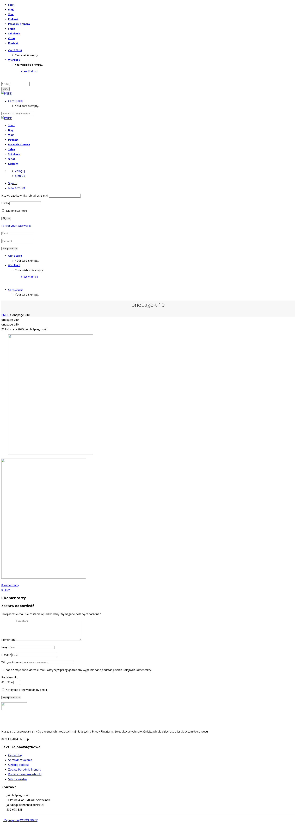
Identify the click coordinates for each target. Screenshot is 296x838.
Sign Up (20, 176)
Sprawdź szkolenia (20, 760)
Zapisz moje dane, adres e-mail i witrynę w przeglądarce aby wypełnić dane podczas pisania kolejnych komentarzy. (78, 670)
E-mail (5, 655)
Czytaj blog (15, 755)
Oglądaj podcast (18, 765)
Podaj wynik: (9, 677)
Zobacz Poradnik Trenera (24, 769)
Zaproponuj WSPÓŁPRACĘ (20, 820)
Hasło (5, 203)
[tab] (12, 183)
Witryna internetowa (14, 662)
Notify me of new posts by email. (26, 690)
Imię (4, 647)
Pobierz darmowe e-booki (24, 774)
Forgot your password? (16, 226)
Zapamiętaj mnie (16, 210)
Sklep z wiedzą (17, 779)
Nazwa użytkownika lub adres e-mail (24, 195)
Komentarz (8, 640)
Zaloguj (20, 171)
